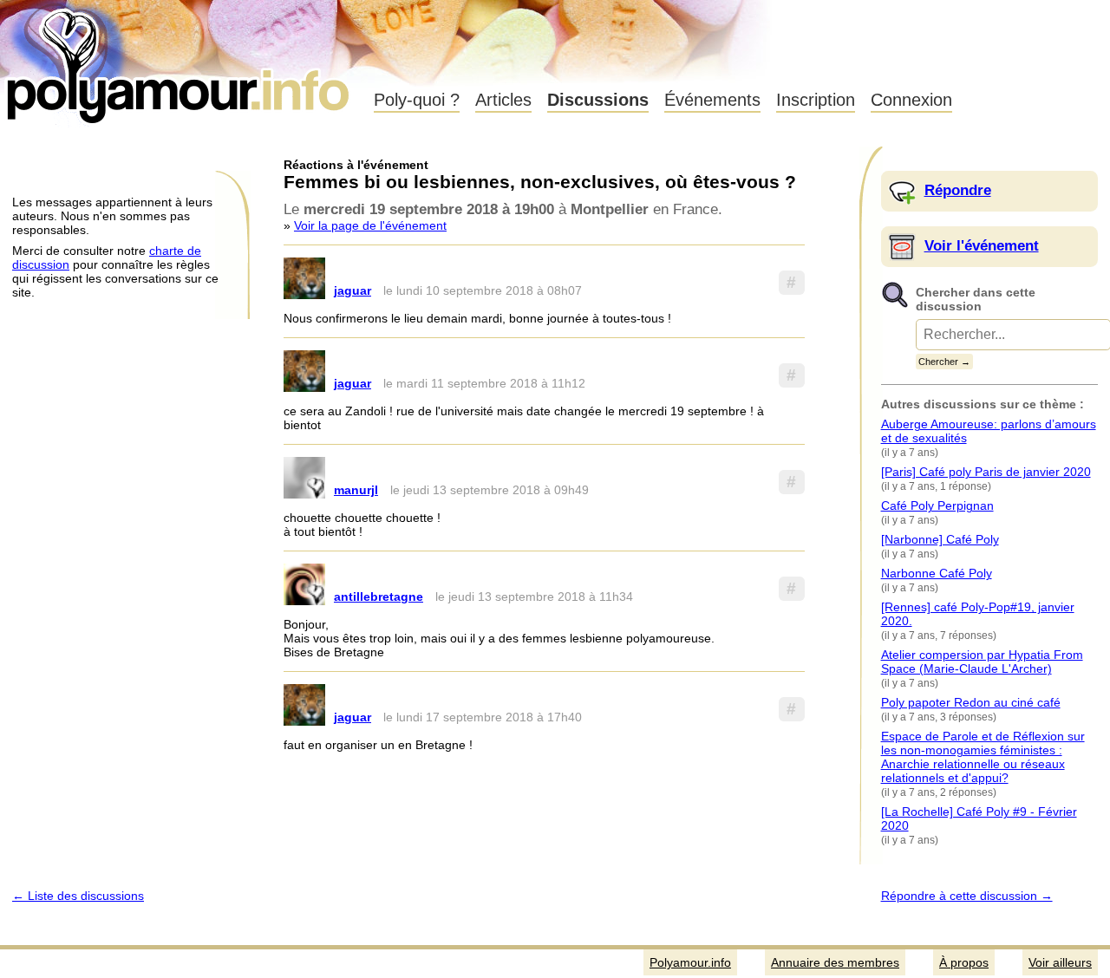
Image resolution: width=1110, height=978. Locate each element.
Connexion (911, 99)
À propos (964, 962)
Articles (503, 99)
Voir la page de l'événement (370, 225)
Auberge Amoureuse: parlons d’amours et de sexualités (988, 431)
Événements (712, 99)
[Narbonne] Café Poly (940, 539)
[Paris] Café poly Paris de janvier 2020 (986, 472)
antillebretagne (378, 596)
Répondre (957, 190)
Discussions (598, 99)
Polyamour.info (180, 60)
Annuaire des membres (835, 962)
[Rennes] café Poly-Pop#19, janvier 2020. (977, 614)
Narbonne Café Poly (936, 573)
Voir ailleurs (1060, 962)
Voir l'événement (981, 246)
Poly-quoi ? (417, 99)
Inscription (815, 99)
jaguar (352, 290)
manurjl (356, 490)
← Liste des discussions (78, 896)
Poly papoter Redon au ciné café (971, 702)
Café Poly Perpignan (937, 505)
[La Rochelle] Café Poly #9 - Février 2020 (979, 818)
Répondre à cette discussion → (967, 896)
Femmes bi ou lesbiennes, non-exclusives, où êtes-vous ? (540, 182)
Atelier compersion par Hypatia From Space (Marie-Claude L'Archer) (982, 661)
